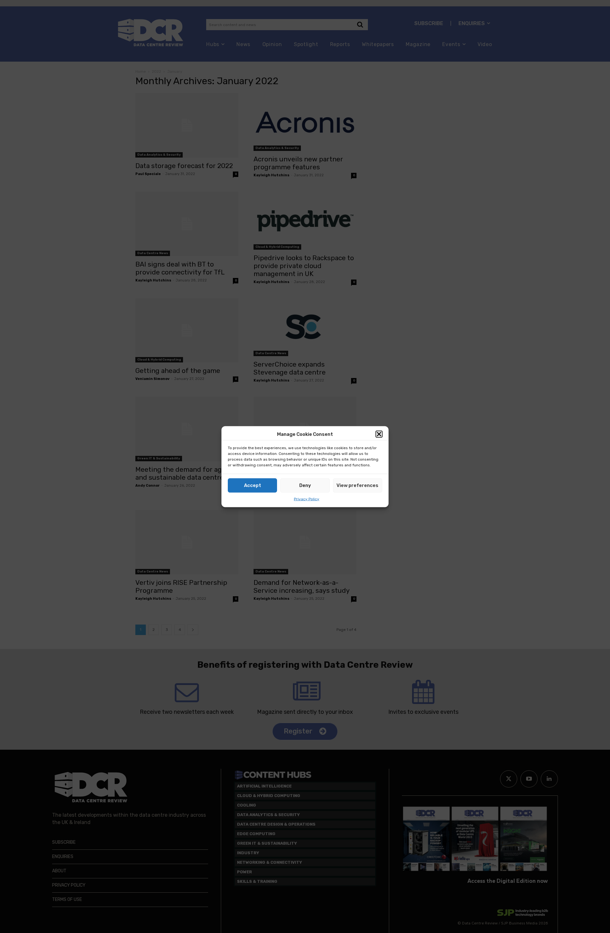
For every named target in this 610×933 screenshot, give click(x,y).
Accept (252, 485)
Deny (305, 485)
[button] (379, 434)
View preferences (357, 485)
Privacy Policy (306, 499)
